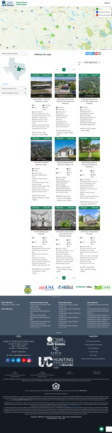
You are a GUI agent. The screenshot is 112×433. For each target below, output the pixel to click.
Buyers (42, 372)
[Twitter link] (18, 360)
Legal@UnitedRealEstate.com (74, 406)
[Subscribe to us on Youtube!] (24, 360)
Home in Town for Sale (38, 315)
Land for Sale (34, 307)
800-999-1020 (83, 390)
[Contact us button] (101, 429)
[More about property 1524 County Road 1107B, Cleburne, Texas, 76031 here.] (65, 239)
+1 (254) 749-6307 (22, 348)
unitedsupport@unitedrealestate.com (22, 400)
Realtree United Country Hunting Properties (93, 359)
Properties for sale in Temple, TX (98, 326)
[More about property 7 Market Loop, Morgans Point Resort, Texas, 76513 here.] (41, 240)
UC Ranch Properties (93, 348)
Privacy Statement (42, 373)
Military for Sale (35, 309)
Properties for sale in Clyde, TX (97, 315)
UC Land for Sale (93, 351)
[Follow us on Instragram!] (29, 360)
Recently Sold (97, 373)
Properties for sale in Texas (10, 305)
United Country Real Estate (93, 341)
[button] (14, 88)
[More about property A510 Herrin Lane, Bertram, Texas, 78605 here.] (41, 105)
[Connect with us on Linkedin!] (13, 360)
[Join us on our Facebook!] (8, 360)
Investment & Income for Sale (40, 305)
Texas (5, 84)
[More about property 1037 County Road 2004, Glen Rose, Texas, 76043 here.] (89, 239)
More (59, 333)
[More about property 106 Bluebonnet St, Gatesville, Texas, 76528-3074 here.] (65, 105)
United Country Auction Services (93, 344)
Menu (108, 3)
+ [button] (2, 8)
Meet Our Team (97, 372)
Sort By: (79, 63)
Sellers (69, 372)
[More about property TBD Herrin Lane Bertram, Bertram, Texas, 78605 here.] (41, 169)
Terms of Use (70, 373)
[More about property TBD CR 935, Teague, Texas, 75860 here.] (89, 103)
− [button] (2, 10)
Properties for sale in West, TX (97, 322)
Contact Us (15, 373)
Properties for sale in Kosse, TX (98, 309)
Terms (110, 49)
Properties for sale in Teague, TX (98, 319)
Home (14, 372)
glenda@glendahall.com (22, 355)
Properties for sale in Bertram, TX (98, 317)
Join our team (93, 355)
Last (73, 69)
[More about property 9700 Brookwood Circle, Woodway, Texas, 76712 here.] (89, 171)
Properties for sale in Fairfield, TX (98, 324)
